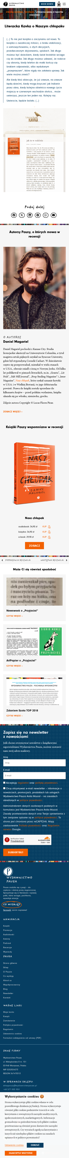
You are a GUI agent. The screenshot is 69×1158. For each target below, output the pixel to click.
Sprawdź (7, 910)
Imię (5, 757)
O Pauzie (7, 972)
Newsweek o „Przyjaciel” (22, 610)
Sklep (6, 967)
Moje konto (8, 1012)
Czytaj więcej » (14, 616)
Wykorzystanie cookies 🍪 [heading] (24, 1096)
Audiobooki (8, 934)
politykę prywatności (46, 782)
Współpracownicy (11, 985)
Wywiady (7, 952)
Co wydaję (8, 976)
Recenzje (29, 12)
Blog (5, 989)
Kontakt (6, 998)
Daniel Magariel (15, 341)
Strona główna (14, 12)
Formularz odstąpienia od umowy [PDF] (22, 1038)
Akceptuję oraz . (32, 782)
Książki (6, 926)
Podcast (7, 943)
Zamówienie (9, 1021)
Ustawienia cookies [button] (14, 1145)
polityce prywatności (31, 800)
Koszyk (6, 1016)
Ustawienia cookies (12, 1034)
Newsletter (8, 993)
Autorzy (6, 939)
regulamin (23, 782)
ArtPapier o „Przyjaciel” (21, 660)
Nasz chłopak (22, 380)
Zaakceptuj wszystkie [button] (20, 1153)
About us (7, 980)
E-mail (6, 769)
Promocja (7, 930)
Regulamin (8, 1029)
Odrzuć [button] (35, 1145)
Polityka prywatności (30, 825)
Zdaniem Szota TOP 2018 (22, 710)
